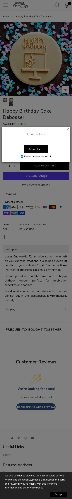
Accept (58, 494)
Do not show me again (38, 156)
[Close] (68, 129)
